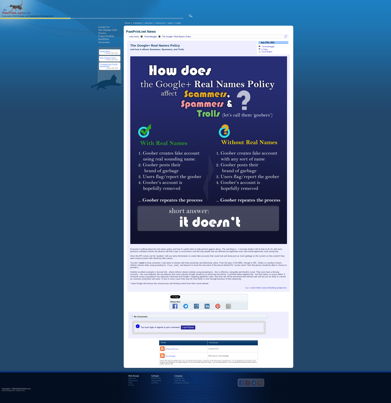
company (137, 23)
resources (160, 23)
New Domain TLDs (108, 58)
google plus (282, 288)
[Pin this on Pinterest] (218, 306)
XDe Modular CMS (107, 30)
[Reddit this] (197, 306)
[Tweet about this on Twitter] (186, 306)
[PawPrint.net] (16, 13)
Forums (102, 33)
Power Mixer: (105, 51)
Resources (133, 380)
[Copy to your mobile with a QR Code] (229, 306)
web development (8, 390)
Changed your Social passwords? (108, 65)
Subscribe (260, 382)
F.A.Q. (131, 385)
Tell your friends (241, 382)
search (190, 16)
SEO (130, 383)
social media (255, 288)
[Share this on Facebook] (175, 306)
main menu (134, 36)
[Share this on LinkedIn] (208, 306)
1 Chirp (264, 49)
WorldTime (103, 39)
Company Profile (181, 383)
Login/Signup (188, 327)
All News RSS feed (171, 349)
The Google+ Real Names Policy (176, 36)
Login (178, 23)
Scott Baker (267, 52)
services (149, 23)
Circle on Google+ (247, 382)
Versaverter (104, 42)
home (127, 23)
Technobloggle (150, 36)
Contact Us (104, 27)
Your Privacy (179, 380)
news (170, 23)
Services (132, 378)
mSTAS (154, 383)
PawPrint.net (20, 390)
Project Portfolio (106, 36)
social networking (269, 288)
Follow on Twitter (253, 382)
